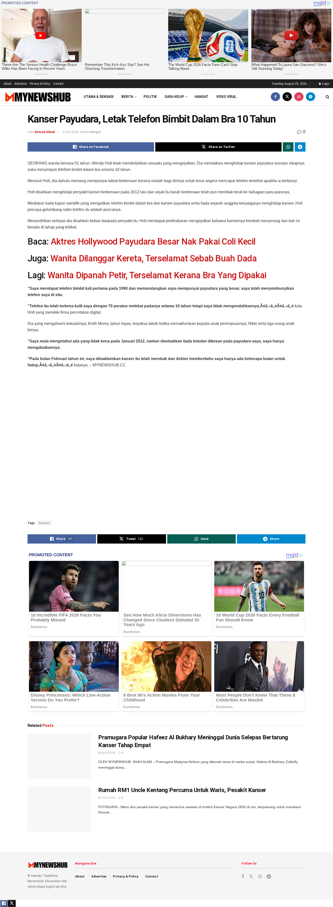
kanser (44, 523)
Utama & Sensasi (99, 97)
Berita (127, 97)
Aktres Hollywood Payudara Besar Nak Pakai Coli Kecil (153, 242)
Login (325, 83)
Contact (58, 83)
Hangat (201, 97)
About (7, 83)
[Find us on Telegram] (310, 96)
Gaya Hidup (174, 97)
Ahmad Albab (44, 132)
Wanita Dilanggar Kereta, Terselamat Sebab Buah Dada (153, 258)
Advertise (20, 83)
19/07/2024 (107, 797)
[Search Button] (327, 96)
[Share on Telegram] (300, 147)
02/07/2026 (107, 752)
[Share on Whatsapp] (288, 147)
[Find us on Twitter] (287, 96)
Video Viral (226, 97)
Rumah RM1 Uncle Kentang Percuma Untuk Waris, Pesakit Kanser (182, 790)
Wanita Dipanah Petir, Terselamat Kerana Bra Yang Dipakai (157, 275)
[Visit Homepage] (37, 97)
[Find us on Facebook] (275, 96)
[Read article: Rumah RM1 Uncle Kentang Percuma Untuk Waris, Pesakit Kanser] (59, 809)
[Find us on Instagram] (299, 96)
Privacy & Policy (40, 83)
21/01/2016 (70, 132)
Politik (150, 97)
